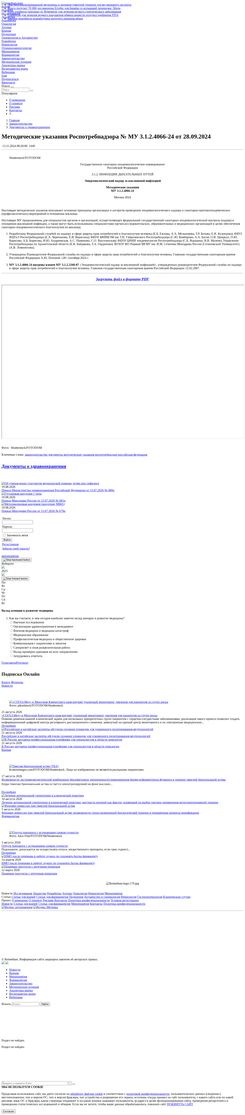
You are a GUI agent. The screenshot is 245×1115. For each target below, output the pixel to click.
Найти (45, 1004)
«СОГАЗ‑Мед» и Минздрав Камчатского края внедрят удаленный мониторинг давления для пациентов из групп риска (79, 715)
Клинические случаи (176, 896)
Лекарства (39, 893)
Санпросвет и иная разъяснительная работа (41, 647)
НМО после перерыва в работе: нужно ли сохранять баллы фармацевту (48, 863)
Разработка (9, 41)
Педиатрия (9, 34)
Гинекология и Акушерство (20, 37)
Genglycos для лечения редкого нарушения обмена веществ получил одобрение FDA (63, 15)
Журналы (17, 682)
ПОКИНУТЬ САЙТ (180, 1104)
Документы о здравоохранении (34, 466)
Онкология (9, 23)
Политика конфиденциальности (89, 900)
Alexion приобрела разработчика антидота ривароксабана (45, 18)
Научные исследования (28, 622)
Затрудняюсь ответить (27, 656)
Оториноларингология (16, 48)
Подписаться (10, 79)
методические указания (78, 454)
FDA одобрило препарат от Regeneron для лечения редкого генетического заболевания (64, 11)
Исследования (23, 893)
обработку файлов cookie (86, 1093)
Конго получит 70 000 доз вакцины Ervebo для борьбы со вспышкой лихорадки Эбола (64, 8)
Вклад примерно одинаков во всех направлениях (45, 651)
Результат (22, 662)
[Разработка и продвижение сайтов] (3, 963)
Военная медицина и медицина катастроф (41, 630)
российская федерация (132, 454)
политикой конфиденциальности (147, 1093)
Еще (4, 75)
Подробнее (9, 725)
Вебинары (8, 72)
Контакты (15, 110)
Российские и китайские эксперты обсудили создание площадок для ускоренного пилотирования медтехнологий (76, 736)
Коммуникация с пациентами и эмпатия (39, 643)
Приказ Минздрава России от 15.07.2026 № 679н (33, 511)
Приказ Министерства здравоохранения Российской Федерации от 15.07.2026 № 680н (58, 490)
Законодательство (13, 58)
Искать (6, 1004)
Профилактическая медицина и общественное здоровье (49, 639)
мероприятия (10, 556)
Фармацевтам (10, 55)
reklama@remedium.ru (164, 929)
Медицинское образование (30, 635)
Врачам (6, 30)
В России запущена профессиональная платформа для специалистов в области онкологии (60, 746)
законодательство (36, 454)
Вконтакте (8, 82)
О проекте (16, 103)
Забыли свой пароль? (16, 548)
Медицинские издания (16, 61)
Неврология (9, 44)
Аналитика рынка (13, 65)
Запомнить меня (17, 535)
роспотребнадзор (105, 454)
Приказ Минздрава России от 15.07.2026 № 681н (33, 500)
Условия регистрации (125, 900)
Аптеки (6, 27)
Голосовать (9, 662)
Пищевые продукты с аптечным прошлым (29, 873)
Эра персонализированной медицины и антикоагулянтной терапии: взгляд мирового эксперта (69, 4)
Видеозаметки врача (15, 68)
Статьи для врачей (23, 896)
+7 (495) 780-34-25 (114, 929)
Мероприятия (10, 51)
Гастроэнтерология (149, 896)
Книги (6, 682)
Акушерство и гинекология (102, 896)
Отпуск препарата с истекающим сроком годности (35, 846)
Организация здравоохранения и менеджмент (43, 626)
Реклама (14, 106)
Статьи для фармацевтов (52, 896)
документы (55, 454)
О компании (17, 100)
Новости (7, 685)
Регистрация (10, 544)
